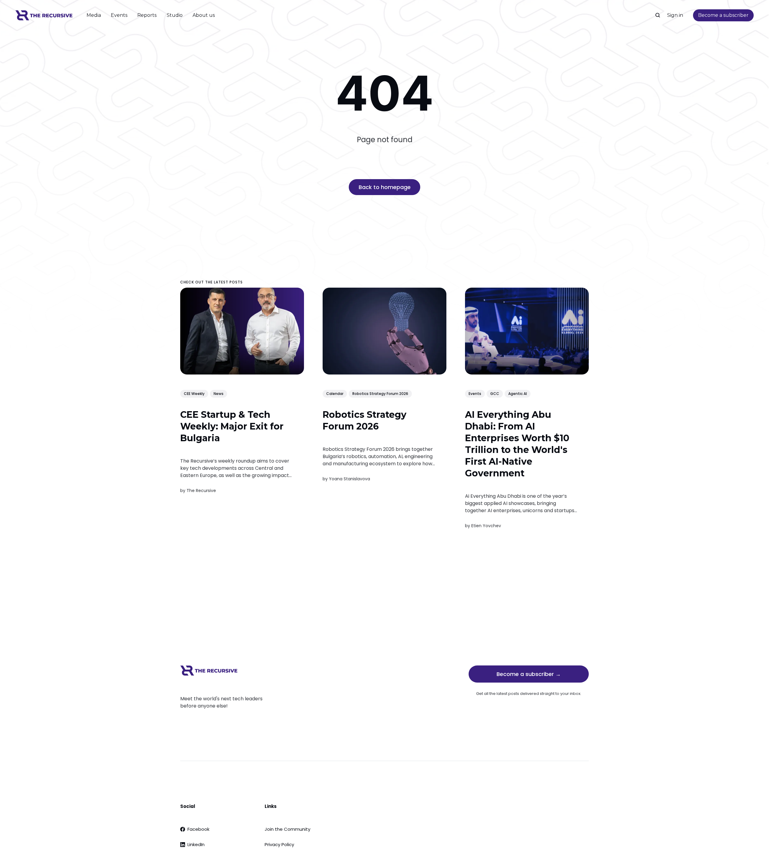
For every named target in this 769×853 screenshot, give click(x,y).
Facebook (198, 829)
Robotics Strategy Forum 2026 (380, 393)
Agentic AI (517, 393)
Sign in (675, 15)
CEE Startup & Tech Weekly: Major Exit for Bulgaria (232, 426)
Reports (147, 15)
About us (204, 15)
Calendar (334, 393)
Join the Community (287, 829)
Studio (175, 15)
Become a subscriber (723, 15)
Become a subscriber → (529, 674)
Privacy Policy (279, 844)
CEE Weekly (194, 393)
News (218, 393)
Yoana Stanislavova (349, 479)
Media (94, 15)
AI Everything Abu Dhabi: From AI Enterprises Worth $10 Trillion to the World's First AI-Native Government (517, 444)
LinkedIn (196, 844)
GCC (494, 393)
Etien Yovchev (486, 526)
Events (119, 15)
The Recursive (201, 491)
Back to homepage (385, 187)
